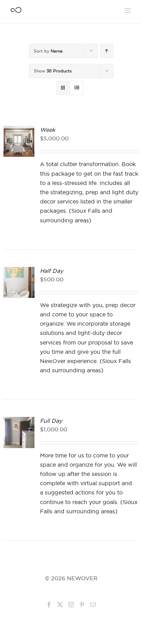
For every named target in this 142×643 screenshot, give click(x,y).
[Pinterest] (82, 604)
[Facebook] (49, 604)
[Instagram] (71, 604)
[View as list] (76, 88)
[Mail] (93, 604)
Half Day (51, 271)
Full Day (51, 421)
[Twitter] (60, 604)
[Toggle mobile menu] (128, 10)
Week (47, 130)
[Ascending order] (106, 51)
